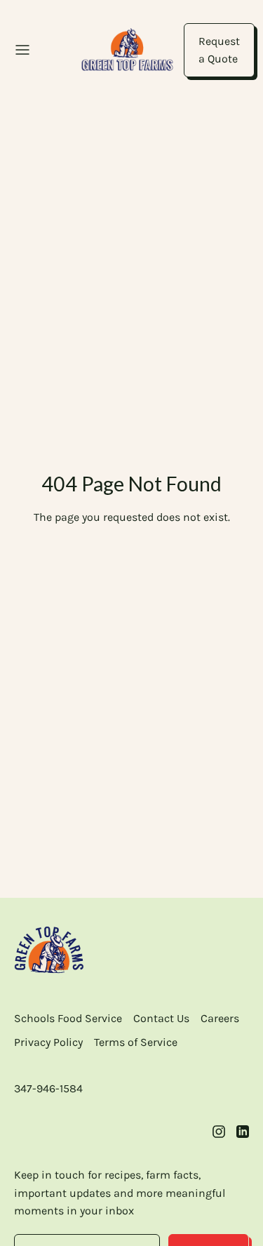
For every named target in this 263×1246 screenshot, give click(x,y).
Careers (220, 1018)
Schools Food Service (68, 1018)
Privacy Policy (48, 1042)
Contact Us (161, 1018)
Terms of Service (135, 1042)
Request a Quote (219, 50)
